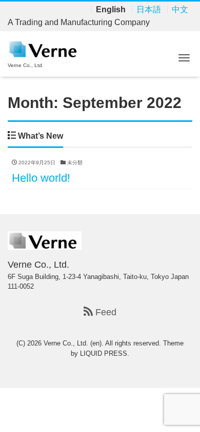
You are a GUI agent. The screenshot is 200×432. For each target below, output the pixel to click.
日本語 (148, 10)
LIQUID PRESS (103, 353)
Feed (104, 312)
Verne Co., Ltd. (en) (73, 343)
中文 (180, 10)
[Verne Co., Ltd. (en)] (45, 48)
